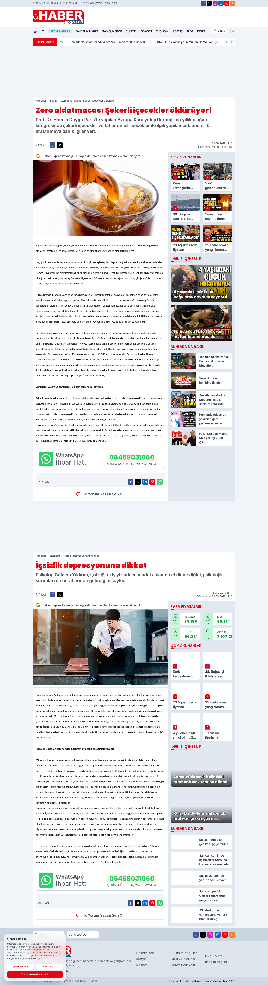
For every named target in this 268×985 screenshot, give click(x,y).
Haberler (41, 100)
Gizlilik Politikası (183, 959)
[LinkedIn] (221, 3)
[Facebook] (203, 3)
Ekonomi (162, 31)
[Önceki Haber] (226, 42)
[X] (209, 3)
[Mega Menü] (35, 31)
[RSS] (232, 3)
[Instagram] (215, 3)
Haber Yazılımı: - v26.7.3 (202, 981)
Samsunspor (112, 31)
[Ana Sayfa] (43, 31)
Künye (40, 3)
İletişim (71, 3)
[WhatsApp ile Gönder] (160, 482)
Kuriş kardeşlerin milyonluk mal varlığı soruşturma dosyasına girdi (205, 42)
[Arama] (232, 31)
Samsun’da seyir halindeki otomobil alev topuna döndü (102, 42)
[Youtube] (226, 3)
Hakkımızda (145, 953)
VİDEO (221, 30)
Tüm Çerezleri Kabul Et (35, 974)
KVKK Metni (214, 956)
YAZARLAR (80, 934)
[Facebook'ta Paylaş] (52, 145)
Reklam (55, 3)
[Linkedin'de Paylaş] (145, 482)
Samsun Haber (87, 31)
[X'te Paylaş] (60, 145)
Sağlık (53, 100)
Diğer (201, 31)
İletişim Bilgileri (216, 962)
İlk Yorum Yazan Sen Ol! (104, 494)
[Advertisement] (134, 71)
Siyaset (146, 31)
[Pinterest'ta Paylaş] (152, 482)
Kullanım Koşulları (184, 953)
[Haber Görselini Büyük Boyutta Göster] (100, 198)
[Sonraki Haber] (231, 42)
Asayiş (177, 31)
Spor (189, 31)
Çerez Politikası (183, 965)
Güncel (131, 31)
